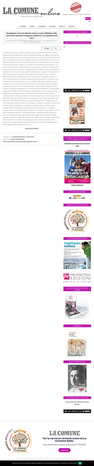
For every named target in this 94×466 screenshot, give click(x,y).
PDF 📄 (56, 48)
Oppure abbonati (77, 185)
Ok (80, 463)
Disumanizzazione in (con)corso (23, 137)
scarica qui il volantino (31, 128)
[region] (47, 440)
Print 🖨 (46, 48)
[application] (77, 90)
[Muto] (83, 90)
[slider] (87, 90)
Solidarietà (36, 42)
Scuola (30, 42)
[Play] (66, 90)
